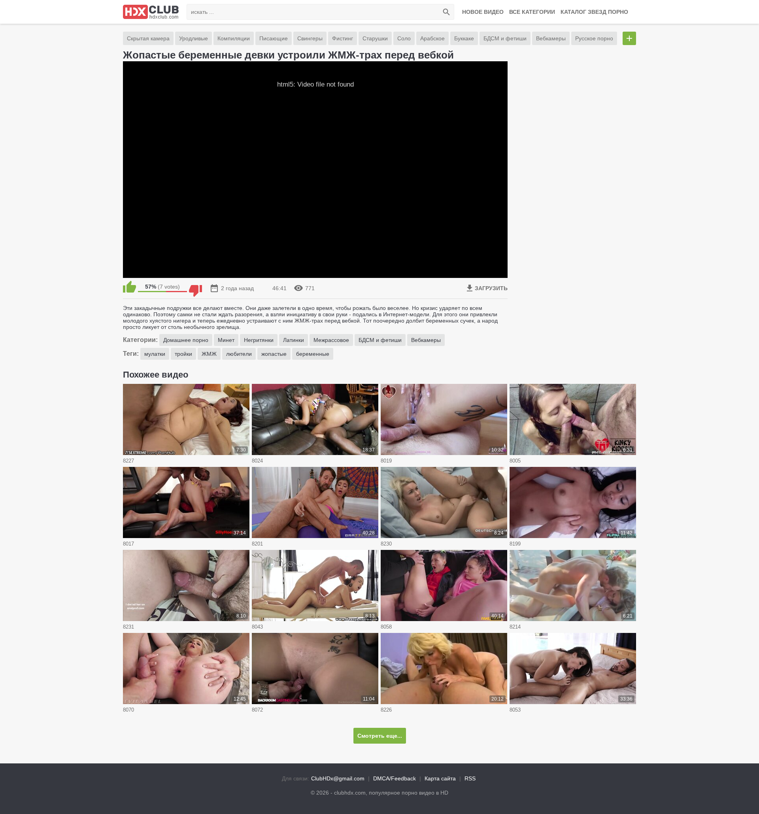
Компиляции (233, 38)
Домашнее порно (185, 340)
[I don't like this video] (195, 287)
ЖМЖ (209, 354)
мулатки (154, 354)
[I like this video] (129, 287)
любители (239, 354)
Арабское (432, 38)
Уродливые (193, 38)
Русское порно (594, 38)
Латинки (293, 340)
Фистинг (342, 38)
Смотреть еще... (379, 736)
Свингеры (310, 38)
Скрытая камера (148, 38)
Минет (226, 340)
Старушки (375, 38)
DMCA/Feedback (394, 778)
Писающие (273, 38)
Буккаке (464, 38)
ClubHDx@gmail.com (337, 778)
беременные (312, 354)
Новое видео (483, 12)
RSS (470, 778)
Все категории (532, 12)
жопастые (274, 354)
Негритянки (259, 340)
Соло (404, 38)
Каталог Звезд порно (594, 12)
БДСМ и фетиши (505, 38)
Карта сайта (440, 778)
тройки (183, 354)
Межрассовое (331, 340)
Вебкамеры (551, 38)
